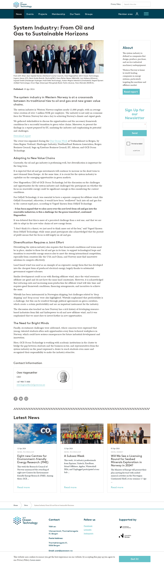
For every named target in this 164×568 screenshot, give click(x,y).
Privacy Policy (116, 4)
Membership (58, 14)
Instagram (88, 533)
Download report (22, 135)
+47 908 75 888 (23, 381)
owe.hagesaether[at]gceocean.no (31, 384)
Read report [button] (131, 91)
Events (30, 14)
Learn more (35, 559)
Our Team (75, 14)
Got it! (135, 558)
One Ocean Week (58, 141)
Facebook (88, 526)
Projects (42, 14)
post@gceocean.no (64, 551)
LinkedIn (87, 530)
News (19, 14)
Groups (89, 14)
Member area (125, 14)
